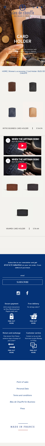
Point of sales (22, 382)
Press (22, 408)
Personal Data (22, 389)
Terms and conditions (22, 395)
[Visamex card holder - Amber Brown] (12, 187)
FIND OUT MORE (11, 322)
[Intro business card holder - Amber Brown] (12, 86)
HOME (4, 71)
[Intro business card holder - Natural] (33, 112)
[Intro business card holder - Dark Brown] (33, 86)
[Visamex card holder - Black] (22, 212)
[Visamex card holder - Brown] (33, 187)
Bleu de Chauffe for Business (22, 402)
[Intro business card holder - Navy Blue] (12, 112)
